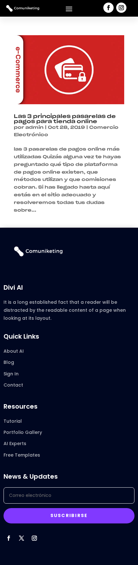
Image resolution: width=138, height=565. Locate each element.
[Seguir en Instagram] (121, 8)
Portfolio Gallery (23, 432)
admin (34, 127)
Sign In (11, 374)
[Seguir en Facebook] (108, 8)
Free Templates (22, 455)
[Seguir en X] (21, 538)
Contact (13, 385)
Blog (9, 362)
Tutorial (13, 421)
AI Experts (15, 443)
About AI (14, 351)
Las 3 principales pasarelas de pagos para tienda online (65, 119)
